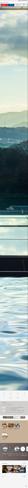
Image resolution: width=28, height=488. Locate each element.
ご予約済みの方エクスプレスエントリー (11, 5)
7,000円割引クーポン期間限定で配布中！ (4, 5)
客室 (3, 394)
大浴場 (24, 394)
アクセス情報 (23, 476)
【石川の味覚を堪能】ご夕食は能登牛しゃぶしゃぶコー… (4, 429)
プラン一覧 (23, 422)
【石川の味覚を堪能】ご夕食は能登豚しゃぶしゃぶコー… (10, 429)
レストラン (17, 394)
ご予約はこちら (17, 5)
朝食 (10, 394)
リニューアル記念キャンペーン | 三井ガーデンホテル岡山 (4, 438)
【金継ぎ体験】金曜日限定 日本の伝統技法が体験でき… (16, 429)
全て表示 (24, 463)
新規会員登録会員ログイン (24, 5)
